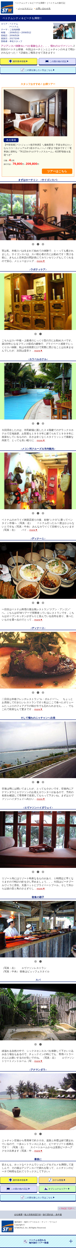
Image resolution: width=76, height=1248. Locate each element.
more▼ (41, 261)
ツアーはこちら (57, 171)
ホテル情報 (58, 1180)
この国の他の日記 (57, 61)
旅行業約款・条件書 (52, 1214)
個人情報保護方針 (32, 1214)
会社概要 (18, 1214)
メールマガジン (25, 8)
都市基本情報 (19, 61)
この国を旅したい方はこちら (38, 70)
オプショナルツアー (58, 1189)
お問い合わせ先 (43, 8)
